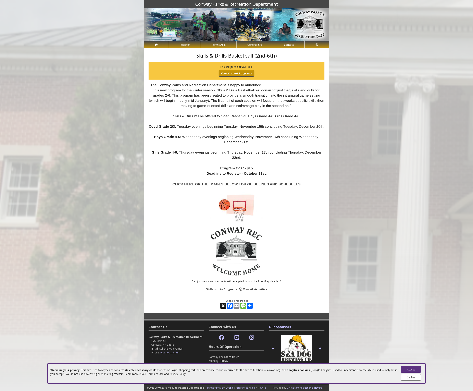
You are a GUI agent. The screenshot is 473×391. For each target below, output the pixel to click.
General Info (254, 44)
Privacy (220, 387)
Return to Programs (223, 289)
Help (253, 387)
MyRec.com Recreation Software (304, 387)
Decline (410, 377)
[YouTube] (236, 337)
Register (185, 44)
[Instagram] (251, 337)
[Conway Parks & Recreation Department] (236, 24)
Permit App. (219, 44)
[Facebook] (221, 337)
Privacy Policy (177, 374)
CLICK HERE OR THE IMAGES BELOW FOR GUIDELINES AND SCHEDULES (236, 184)
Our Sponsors (280, 327)
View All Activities (254, 289)
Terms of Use (155, 374)
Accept (411, 369)
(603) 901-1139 (169, 352)
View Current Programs (236, 73)
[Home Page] (156, 44)
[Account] (317, 44)
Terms (210, 387)
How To (262, 387)
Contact (289, 44)
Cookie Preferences (237, 387)
